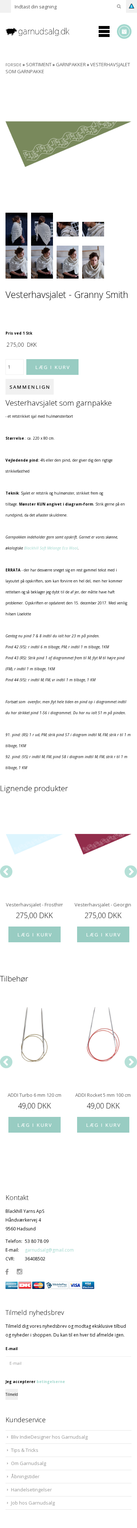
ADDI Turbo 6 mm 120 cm (34, 1095)
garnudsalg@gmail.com (49, 1250)
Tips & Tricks (24, 1450)
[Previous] (6, 871)
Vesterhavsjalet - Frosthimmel (34, 904)
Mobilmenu (104, 31)
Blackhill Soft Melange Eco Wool (51, 548)
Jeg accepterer (35, 1381)
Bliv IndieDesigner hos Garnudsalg (49, 1437)
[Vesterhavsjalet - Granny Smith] (68, 143)
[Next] (131, 871)
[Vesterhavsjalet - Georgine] (103, 844)
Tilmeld (11, 1394)
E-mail (11, 1348)
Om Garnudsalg (28, 1463)
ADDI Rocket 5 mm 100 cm (103, 1095)
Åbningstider (25, 1476)
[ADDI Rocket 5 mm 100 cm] (103, 1034)
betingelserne (51, 1381)
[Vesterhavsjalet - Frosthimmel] (34, 844)
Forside (13, 64)
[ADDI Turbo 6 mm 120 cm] (34, 1034)
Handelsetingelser (31, 1489)
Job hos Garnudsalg (33, 1502)
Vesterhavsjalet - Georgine (103, 904)
